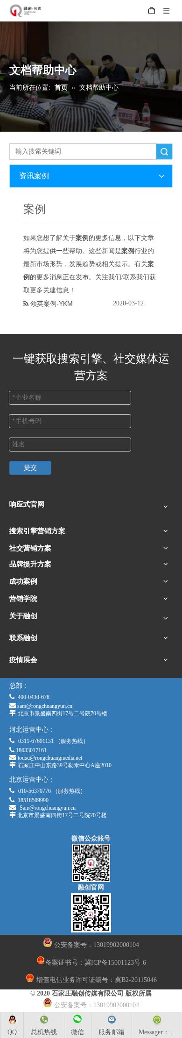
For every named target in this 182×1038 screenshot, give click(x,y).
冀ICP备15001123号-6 (115, 962)
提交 (30, 467)
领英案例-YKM (51, 303)
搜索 (164, 151)
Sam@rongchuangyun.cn (48, 808)
